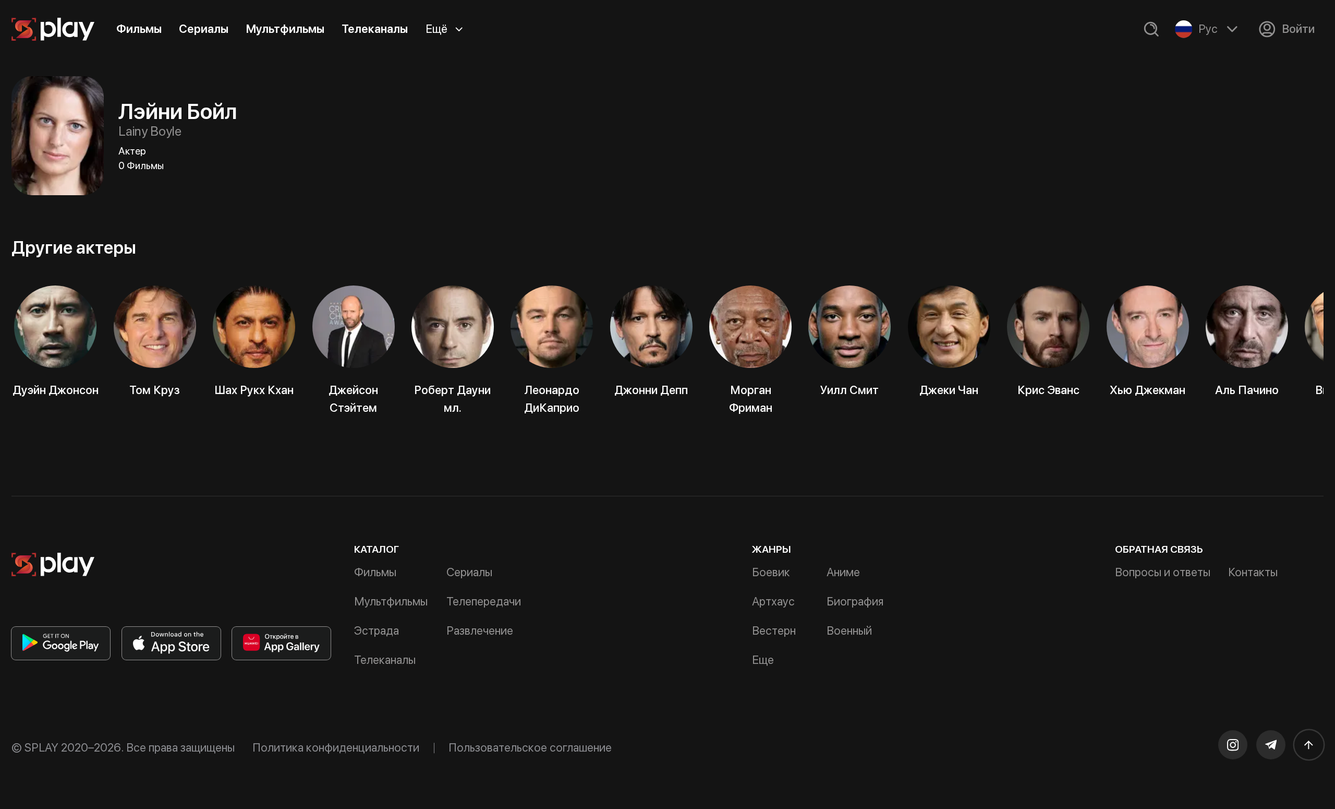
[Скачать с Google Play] (60, 643)
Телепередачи (483, 601)
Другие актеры (73, 247)
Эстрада (376, 630)
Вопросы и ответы (1162, 572)
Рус (1208, 28)
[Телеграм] (1270, 744)
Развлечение (479, 630)
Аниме (843, 572)
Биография (855, 601)
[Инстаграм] (1232, 744)
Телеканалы (375, 28)
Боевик (771, 572)
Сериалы (203, 28)
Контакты (1253, 572)
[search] (1151, 29)
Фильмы (139, 28)
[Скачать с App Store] (171, 643)
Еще (763, 660)
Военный (849, 630)
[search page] (1151, 29)
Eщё (436, 28)
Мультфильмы (285, 28)
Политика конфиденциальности (335, 747)
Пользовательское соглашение (530, 747)
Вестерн (774, 630)
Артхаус (773, 601)
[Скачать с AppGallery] (281, 643)
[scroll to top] (1309, 744)
